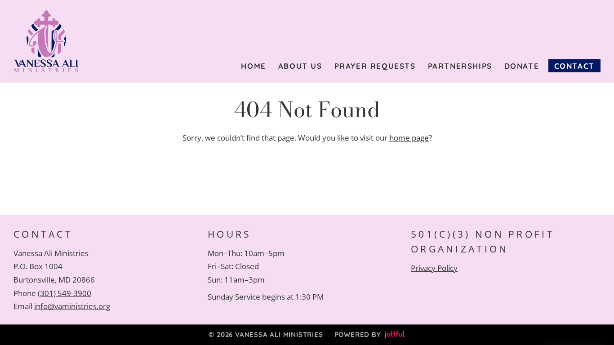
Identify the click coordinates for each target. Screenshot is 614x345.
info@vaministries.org (72, 306)
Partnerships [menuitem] (460, 66)
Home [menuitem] (253, 66)
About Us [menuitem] (300, 66)
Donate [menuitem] (521, 66)
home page (409, 138)
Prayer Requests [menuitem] (375, 66)
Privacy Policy (434, 268)
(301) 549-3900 (64, 293)
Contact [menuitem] (574, 66)
